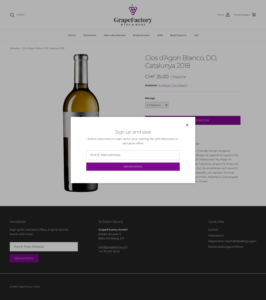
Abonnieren (133, 166)
